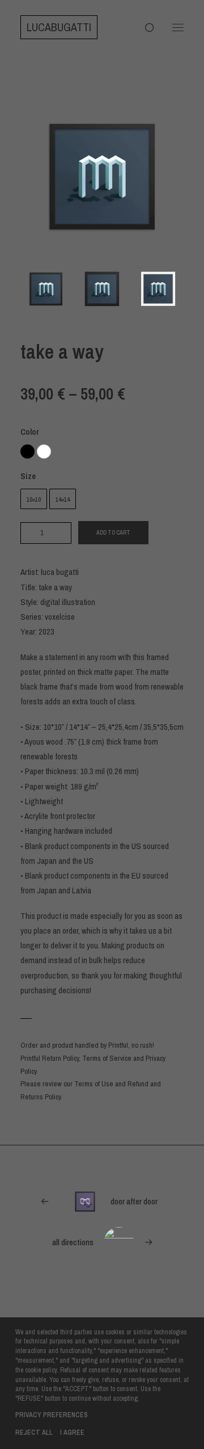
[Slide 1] (45, 289)
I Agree (72, 1432)
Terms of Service (106, 1058)
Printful (118, 1045)
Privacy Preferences (51, 1414)
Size (28, 476)
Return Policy (60, 1058)
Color (29, 432)
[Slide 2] (102, 289)
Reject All (34, 1432)
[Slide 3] (158, 289)
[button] (178, 27)
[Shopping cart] (144, 27)
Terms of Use (93, 1084)
